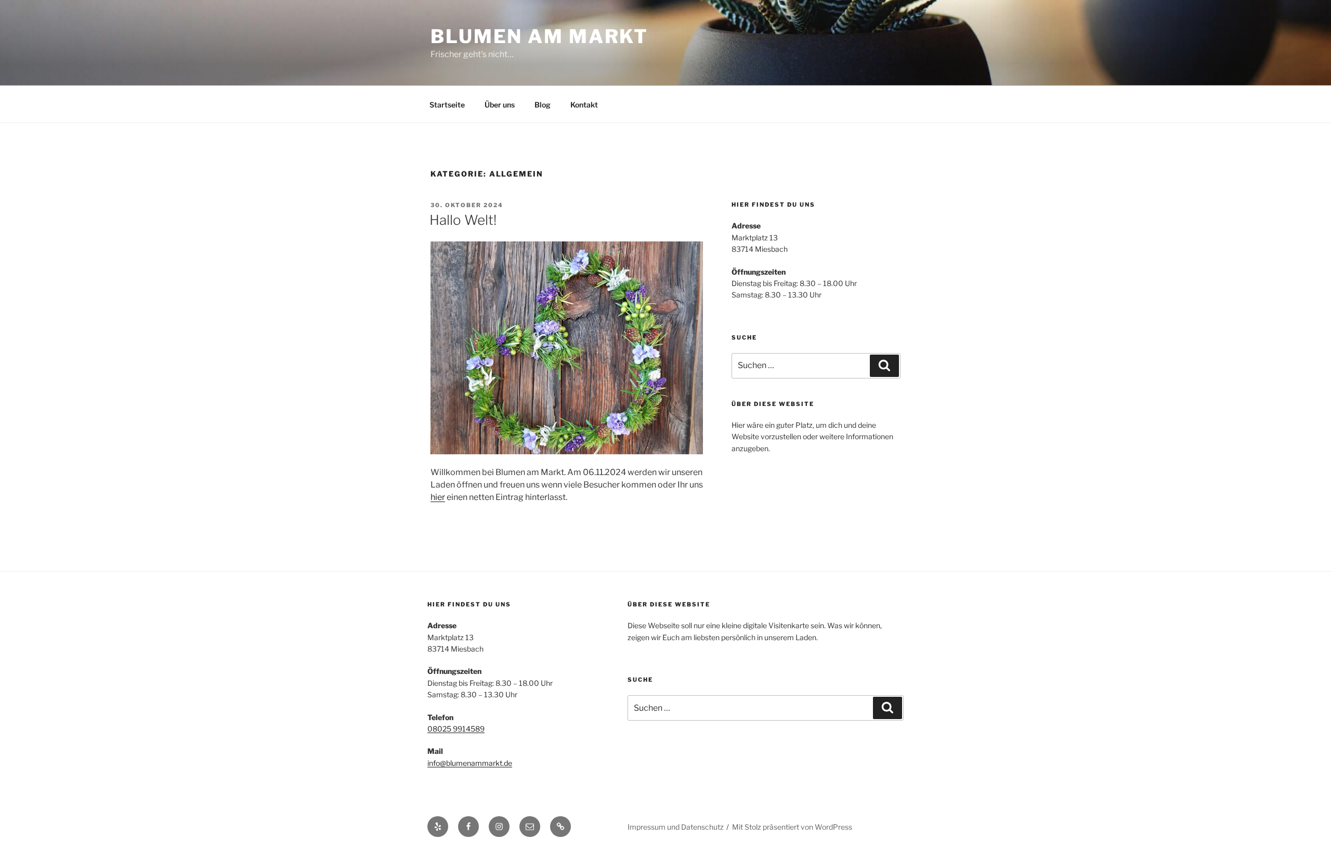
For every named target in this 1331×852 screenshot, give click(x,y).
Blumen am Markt (539, 36)
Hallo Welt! (463, 220)
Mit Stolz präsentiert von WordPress (792, 826)
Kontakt (584, 104)
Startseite (447, 104)
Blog (542, 104)
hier (437, 497)
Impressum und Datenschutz (676, 826)
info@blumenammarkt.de (469, 763)
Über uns (500, 104)
